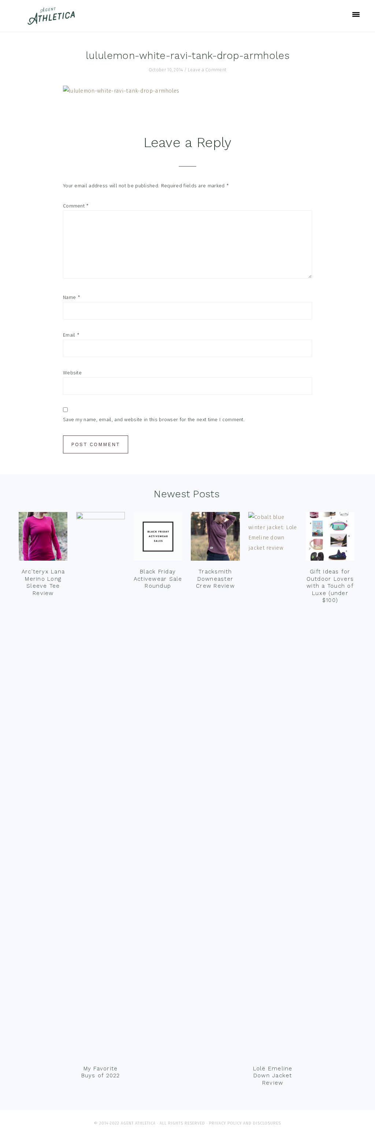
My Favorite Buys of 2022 (100, 1072)
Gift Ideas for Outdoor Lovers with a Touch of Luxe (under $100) (330, 585)
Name (71, 297)
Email (71, 335)
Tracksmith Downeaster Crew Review (215, 578)
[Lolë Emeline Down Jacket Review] (272, 786)
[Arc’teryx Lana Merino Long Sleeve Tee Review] (43, 538)
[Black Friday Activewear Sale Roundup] (158, 538)
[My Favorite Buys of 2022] (100, 786)
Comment (76, 206)
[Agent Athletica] (53, 21)
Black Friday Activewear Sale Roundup (158, 578)
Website (72, 373)
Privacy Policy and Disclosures (245, 1123)
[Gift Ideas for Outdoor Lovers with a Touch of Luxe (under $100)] (330, 538)
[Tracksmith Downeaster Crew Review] (215, 538)
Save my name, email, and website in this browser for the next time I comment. (154, 419)
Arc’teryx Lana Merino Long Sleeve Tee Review (43, 582)
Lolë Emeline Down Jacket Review (273, 1075)
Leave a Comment (207, 69)
